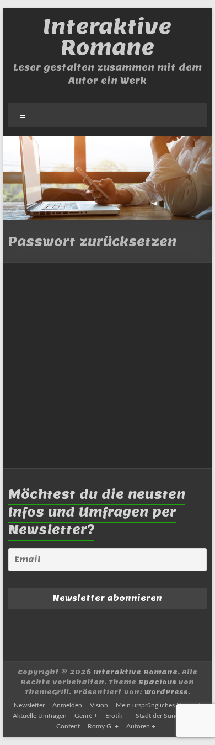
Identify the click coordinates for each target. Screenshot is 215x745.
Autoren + (140, 726)
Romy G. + (103, 726)
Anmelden (67, 705)
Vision (99, 705)
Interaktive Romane (107, 36)
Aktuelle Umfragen (40, 715)
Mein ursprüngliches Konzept (158, 705)
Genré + (86, 715)
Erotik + (116, 715)
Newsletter (29, 705)
